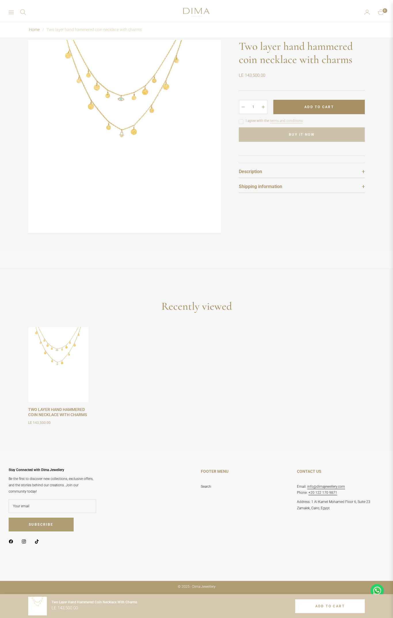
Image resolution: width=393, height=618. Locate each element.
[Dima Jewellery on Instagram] (25, 541)
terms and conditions (286, 121)
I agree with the (274, 121)
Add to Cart (330, 606)
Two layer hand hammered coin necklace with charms (57, 412)
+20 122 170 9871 (322, 493)
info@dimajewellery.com (326, 487)
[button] (23, 12)
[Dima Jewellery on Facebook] (12, 541)
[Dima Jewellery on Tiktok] (38, 541)
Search (206, 487)
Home (34, 29)
